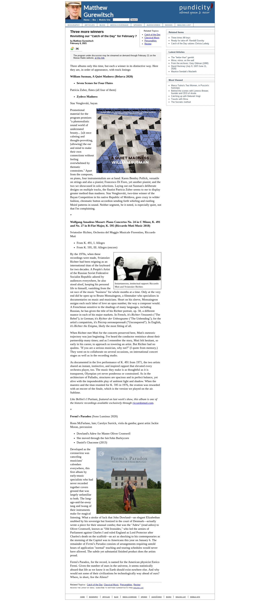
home (82, 596)
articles (90, 25)
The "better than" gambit (182, 57)
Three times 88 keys (180, 37)
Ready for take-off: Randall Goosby (187, 40)
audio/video (153, 25)
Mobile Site (104, 20)
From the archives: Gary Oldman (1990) (189, 63)
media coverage (119, 25)
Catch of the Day (152, 34)
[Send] (73, 50)
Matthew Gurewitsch (99, 11)
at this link (100, 58)
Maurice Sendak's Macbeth (184, 71)
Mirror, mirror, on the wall (182, 60)
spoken (138, 25)
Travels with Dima (179, 99)
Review (148, 44)
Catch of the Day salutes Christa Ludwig (190, 43)
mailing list (184, 25)
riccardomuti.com (143, 403)
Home (86, 20)
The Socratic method (181, 102)
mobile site (195, 596)
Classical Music (152, 37)
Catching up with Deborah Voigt (185, 96)
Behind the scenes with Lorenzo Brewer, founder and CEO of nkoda (190, 92)
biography (74, 25)
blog (102, 25)
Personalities (151, 41)
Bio (94, 20)
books (168, 25)
